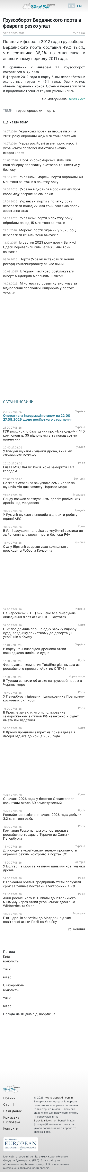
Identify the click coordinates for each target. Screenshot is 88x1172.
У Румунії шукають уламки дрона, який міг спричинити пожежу (37, 453)
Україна (79, 33)
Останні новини (18, 402)
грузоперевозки (29, 110)
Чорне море (77, 676)
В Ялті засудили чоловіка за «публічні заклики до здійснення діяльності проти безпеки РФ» (43, 532)
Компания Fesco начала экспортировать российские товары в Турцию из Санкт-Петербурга (36, 834)
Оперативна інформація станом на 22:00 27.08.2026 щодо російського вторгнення (37, 417)
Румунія (80, 446)
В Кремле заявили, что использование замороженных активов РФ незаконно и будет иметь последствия (41, 716)
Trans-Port (76, 99)
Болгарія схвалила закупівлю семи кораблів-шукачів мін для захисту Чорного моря (39, 485)
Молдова (79, 494)
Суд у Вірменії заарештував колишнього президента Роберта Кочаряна (36, 548)
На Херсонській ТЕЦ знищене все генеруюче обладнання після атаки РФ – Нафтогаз (39, 615)
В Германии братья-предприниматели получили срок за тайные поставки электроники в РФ (42, 884)
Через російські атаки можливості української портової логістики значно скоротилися (40, 148)
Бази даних (12, 1111)
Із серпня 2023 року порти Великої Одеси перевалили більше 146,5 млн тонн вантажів (39, 247)
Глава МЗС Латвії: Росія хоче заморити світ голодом (38, 469)
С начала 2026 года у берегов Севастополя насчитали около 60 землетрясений (38, 801)
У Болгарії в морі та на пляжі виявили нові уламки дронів (44, 868)
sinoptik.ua (46, 1014)
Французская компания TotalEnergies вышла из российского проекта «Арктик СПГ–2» (41, 667)
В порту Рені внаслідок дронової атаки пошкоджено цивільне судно (34, 651)
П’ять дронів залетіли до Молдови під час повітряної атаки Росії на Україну (37, 920)
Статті (8, 1104)
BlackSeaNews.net (45, 1120)
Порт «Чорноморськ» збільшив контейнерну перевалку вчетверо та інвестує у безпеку (41, 165)
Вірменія (79, 542)
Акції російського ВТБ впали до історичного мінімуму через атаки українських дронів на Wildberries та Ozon (39, 902)
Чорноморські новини (58, 1097)
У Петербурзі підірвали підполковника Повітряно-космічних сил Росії (44, 698)
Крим (81, 526)
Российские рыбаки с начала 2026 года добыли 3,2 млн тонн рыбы (42, 817)
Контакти (10, 1128)
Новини (9, 1098)
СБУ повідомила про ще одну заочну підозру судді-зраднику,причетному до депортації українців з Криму (40, 633)
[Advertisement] (44, 346)
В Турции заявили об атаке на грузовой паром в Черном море (42, 682)
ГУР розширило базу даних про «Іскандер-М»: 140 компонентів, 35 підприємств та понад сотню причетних (44, 435)
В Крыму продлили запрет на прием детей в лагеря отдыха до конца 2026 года (39, 734)
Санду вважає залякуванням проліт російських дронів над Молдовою (41, 501)
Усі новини (76, 929)
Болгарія (79, 478)
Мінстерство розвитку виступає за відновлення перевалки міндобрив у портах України (40, 288)
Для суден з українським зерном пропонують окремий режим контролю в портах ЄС (40, 852)
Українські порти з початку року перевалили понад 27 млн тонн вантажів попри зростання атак (41, 206)
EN (79, 6)
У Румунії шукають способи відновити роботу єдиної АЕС (40, 517)
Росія (81, 462)
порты (50, 110)
